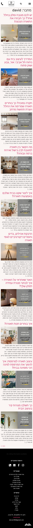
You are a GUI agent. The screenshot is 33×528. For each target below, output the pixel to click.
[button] (21, 3)
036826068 (16, 517)
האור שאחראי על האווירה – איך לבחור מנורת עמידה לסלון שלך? (17, 283)
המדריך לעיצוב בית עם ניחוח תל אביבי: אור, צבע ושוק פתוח (18, 62)
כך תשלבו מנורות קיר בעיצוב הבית (20, 407)
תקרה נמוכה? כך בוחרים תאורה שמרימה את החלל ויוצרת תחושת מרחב (18, 106)
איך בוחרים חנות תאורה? (18, 323)
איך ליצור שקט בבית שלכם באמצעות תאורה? (17, 194)
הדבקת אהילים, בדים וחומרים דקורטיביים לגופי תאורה (18, 237)
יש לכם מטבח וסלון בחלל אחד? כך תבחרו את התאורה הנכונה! (18, 18)
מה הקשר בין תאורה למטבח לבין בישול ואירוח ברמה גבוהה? (18, 150)
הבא (3, 446)
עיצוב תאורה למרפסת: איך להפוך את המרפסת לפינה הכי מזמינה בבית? (17, 364)
